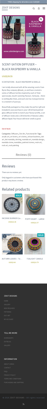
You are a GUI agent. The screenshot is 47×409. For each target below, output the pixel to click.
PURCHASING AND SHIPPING (14, 382)
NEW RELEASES (9, 308)
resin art (38, 142)
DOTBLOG (7, 342)
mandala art (26, 139)
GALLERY (7, 304)
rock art (5, 145)
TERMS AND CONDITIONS (12, 379)
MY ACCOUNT (8, 319)
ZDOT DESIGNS (17, 397)
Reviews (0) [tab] (23, 155)
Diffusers (14, 133)
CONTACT (7, 368)
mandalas (17, 142)
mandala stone (7, 142)
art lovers (14, 136)
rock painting (14, 145)
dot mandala (10, 139)
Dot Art (22, 133)
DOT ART (7, 315)
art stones (23, 136)
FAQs (5, 371)
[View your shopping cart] (38, 8)
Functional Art (31, 133)
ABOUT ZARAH (9, 364)
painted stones (28, 142)
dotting (18, 139)
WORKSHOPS (8, 338)
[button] (41, 19)
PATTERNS (7, 312)
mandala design (38, 139)
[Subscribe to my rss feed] (23, 404)
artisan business (34, 136)
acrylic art (5, 136)
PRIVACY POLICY (10, 375)
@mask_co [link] (22, 90)
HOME (6, 301)
